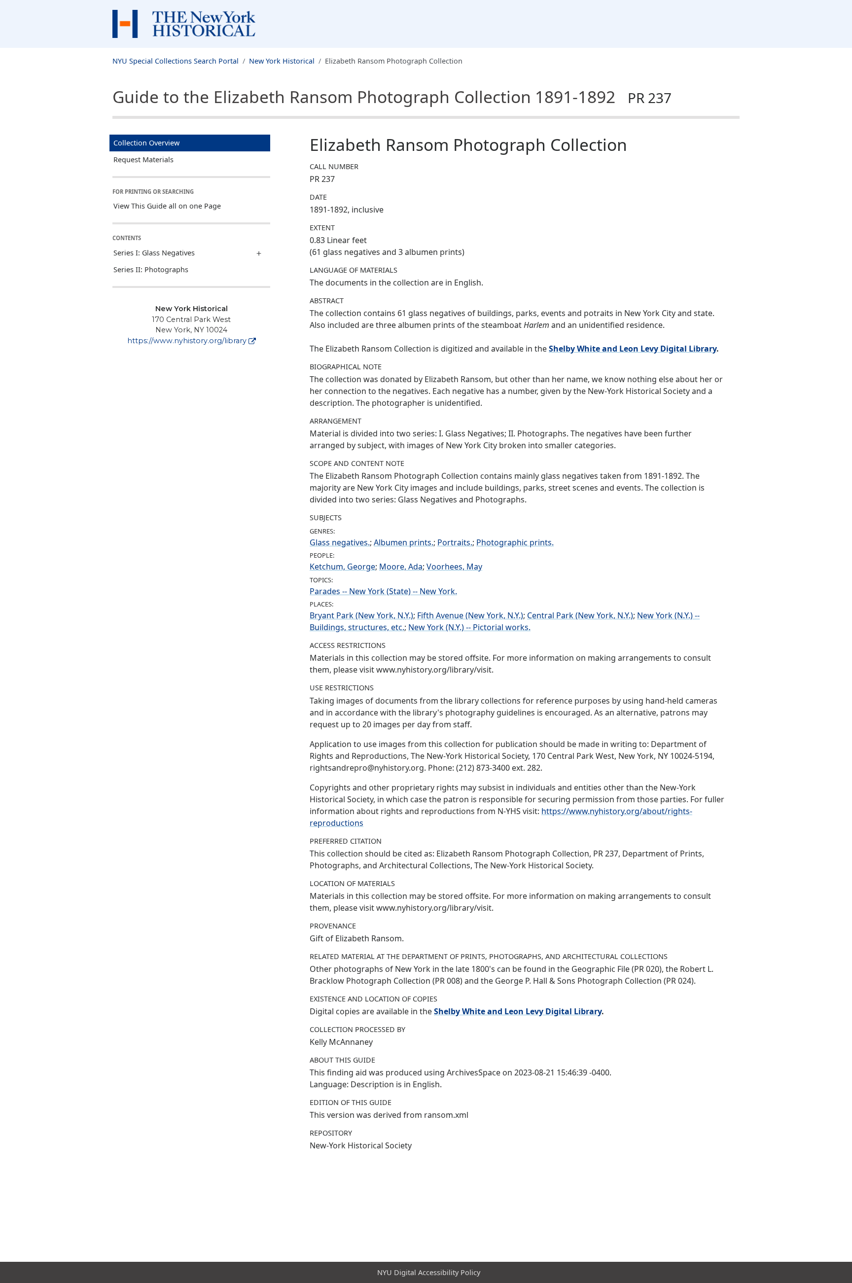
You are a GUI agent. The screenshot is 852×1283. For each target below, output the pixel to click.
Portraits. (454, 542)
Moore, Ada (401, 566)
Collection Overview (146, 142)
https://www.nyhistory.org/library (187, 340)
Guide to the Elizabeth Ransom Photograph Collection (392, 96)
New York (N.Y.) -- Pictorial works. (469, 627)
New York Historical (282, 61)
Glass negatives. (340, 542)
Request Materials (143, 159)
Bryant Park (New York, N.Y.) (361, 615)
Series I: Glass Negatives (154, 252)
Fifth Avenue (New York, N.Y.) (470, 615)
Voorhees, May (454, 566)
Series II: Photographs (150, 269)
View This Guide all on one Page (167, 206)
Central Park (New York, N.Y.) (580, 615)
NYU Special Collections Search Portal (175, 61)
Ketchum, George (342, 566)
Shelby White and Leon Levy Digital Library (632, 348)
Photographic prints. (515, 542)
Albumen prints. (403, 542)
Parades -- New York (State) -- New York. (383, 591)
